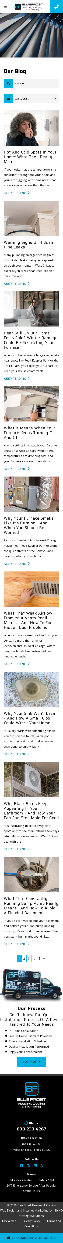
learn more (31, 1061)
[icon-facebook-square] (21, 1166)
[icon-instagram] (28, 1166)
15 (38, 958)
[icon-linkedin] (35, 1166)
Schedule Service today (32, 1237)
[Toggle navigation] (5, 6)
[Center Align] (8, 83)
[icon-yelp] (42, 1166)
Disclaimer (9, 1221)
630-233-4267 (31, 1129)
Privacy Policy (31, 1221)
